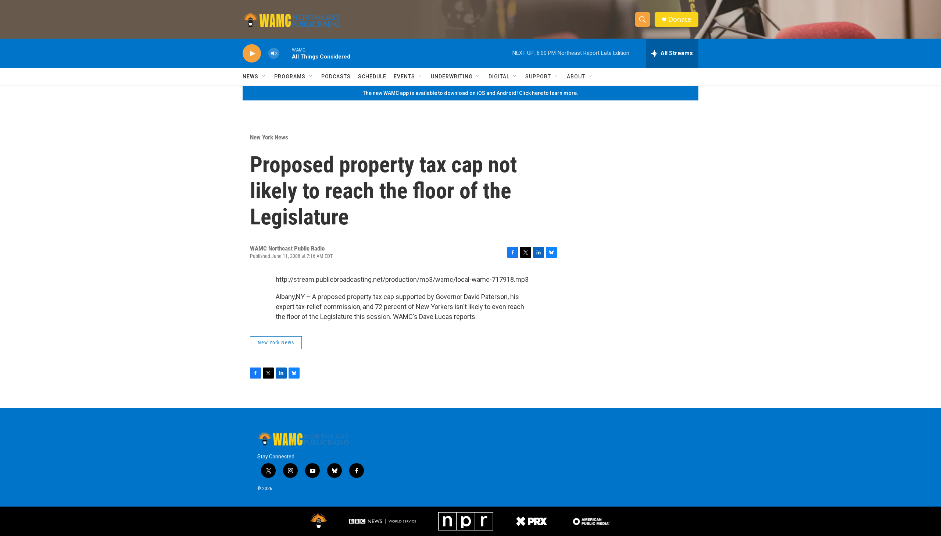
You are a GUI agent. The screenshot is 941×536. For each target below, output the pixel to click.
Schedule (372, 76)
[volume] (274, 53)
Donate (679, 19)
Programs (289, 76)
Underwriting (452, 76)
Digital (499, 76)
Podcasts (336, 76)
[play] (252, 53)
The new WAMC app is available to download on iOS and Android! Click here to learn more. (470, 93)
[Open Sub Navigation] (264, 76)
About (576, 76)
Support (538, 76)
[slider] (286, 53)
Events (404, 76)
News (250, 76)
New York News (269, 137)
